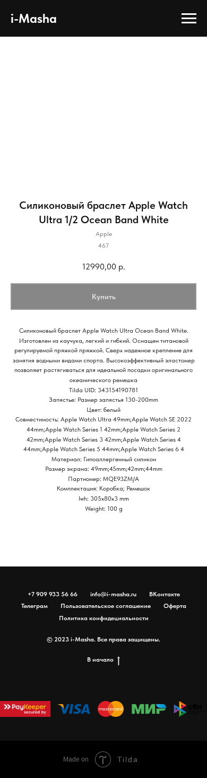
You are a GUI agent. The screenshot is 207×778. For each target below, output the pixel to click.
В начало (100, 659)
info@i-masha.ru (113, 594)
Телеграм (34, 606)
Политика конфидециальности (104, 618)
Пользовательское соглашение (106, 606)
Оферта (174, 606)
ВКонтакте (164, 594)
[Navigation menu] (189, 18)
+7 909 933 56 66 (52, 594)
